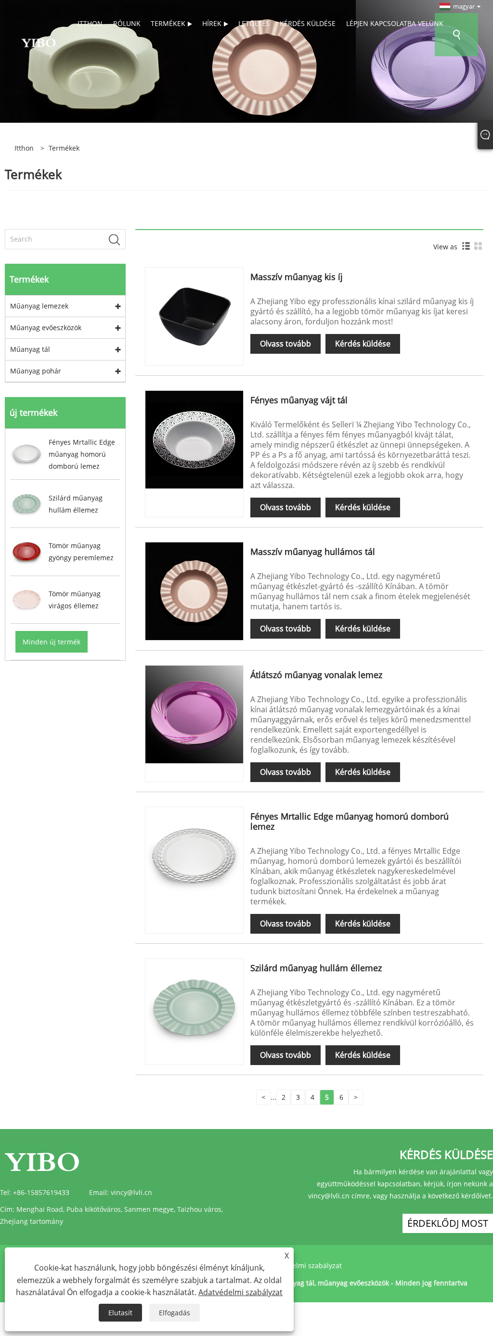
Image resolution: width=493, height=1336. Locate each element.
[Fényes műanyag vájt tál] (194, 438)
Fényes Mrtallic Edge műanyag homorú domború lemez (349, 821)
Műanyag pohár (35, 370)
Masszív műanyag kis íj (296, 277)
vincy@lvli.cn (131, 1192)
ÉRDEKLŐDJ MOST (447, 1223)
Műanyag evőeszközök (45, 327)
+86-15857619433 (41, 1192)
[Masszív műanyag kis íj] (194, 315)
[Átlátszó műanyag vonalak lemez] (194, 713)
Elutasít (120, 1312)
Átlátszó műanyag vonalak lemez (316, 675)
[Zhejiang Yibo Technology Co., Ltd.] (38, 42)
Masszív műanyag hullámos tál (312, 551)
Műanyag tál (30, 349)
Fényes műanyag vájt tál (299, 400)
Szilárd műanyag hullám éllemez (316, 968)
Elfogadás (174, 1312)
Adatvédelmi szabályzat (304, 1265)
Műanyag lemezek (39, 305)
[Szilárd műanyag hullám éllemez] (194, 1006)
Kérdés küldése (362, 343)
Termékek (64, 148)
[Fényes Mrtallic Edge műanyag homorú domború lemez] (194, 855)
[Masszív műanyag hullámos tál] (194, 590)
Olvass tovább (285, 343)
